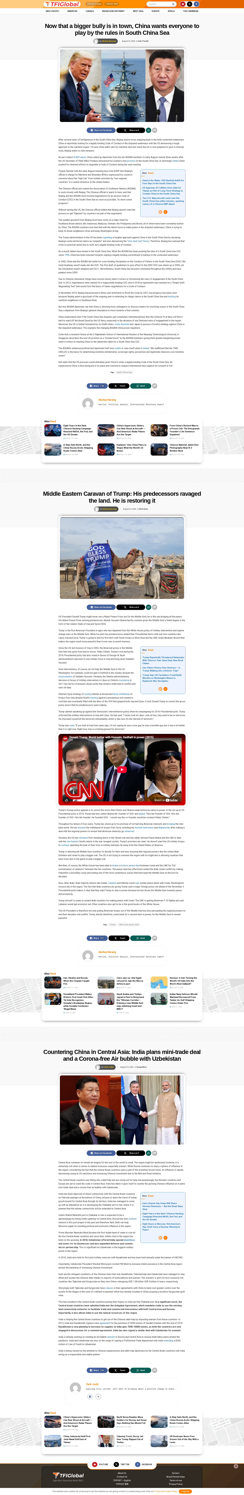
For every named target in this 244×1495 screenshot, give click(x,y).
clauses (109, 1288)
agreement (105, 1323)
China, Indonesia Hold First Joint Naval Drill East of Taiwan (76, 1439)
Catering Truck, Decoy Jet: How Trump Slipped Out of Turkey (130, 1439)
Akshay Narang (109, 41)
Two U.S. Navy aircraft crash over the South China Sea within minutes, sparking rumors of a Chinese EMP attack (163, 201)
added (142, 813)
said (72, 725)
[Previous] (160, 212)
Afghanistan (164, 827)
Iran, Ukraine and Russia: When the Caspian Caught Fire (76, 981)
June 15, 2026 (70, 1013)
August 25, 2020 (128, 41)
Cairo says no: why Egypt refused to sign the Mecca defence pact (130, 981)
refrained (83, 837)
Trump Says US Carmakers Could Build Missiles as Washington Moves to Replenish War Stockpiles (161, 678)
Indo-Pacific (52, 11)
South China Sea (124, 372)
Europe (155, 11)
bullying (172, 296)
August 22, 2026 (71, 454)
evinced (132, 1218)
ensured (82, 827)
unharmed (129, 831)
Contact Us (122, 1477)
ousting (88, 694)
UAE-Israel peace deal (129, 925)
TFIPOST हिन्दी (111, 4)
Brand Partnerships (175, 1477)
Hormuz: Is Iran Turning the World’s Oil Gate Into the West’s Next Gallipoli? (183, 981)
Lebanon (112, 883)
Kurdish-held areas (144, 827)
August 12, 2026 (124, 1446)
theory (146, 241)
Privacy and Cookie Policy (165, 1491)
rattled (175, 161)
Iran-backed (73, 841)
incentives (129, 1240)
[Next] (165, 212)
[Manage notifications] (236, 1466)
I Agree (185, 1491)
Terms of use (175, 1480)
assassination (65, 676)
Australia (125, 324)
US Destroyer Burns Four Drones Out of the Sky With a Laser (184, 1439)
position (131, 161)
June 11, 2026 (176, 1007)
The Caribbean (190, 11)
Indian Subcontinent (113, 11)
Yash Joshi (109, 1067)
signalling (107, 237)
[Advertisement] (122, 474)
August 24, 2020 (129, 509)
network (111, 1337)
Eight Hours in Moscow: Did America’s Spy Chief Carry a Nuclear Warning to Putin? (161, 1227)
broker (115, 865)
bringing (171, 824)
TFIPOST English (94, 4)
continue (65, 845)
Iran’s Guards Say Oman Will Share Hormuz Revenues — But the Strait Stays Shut (162, 1206)
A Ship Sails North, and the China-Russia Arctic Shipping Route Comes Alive (78, 448)
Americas (72, 11)
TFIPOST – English (122, 1480)
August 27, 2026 (71, 438)
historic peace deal (130, 865)
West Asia (138, 11)
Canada (90, 11)
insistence (124, 680)
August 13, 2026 (71, 1446)
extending (168, 1340)
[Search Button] (174, 4)
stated (146, 348)
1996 (66, 255)
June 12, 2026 (123, 1013)
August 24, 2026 (177, 438)
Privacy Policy (175, 1484)
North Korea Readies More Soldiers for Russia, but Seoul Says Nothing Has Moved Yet (131, 1420)
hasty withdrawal (121, 694)
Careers (175, 1473)
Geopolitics (141, 1067)
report (79, 157)
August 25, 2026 (124, 438)
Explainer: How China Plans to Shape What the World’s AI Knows (131, 448)
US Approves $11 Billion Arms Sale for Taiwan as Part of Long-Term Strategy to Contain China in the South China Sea (162, 191)
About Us (122, 1473)
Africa (171, 11)
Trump (112, 925)
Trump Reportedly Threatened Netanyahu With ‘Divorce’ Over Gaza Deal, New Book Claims (163, 660)
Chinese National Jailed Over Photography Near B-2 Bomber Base (184, 448)
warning (94, 697)
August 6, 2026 (177, 988)
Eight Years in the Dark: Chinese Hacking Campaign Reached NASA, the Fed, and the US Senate (162, 1216)
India (117, 324)
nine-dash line (135, 241)
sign (137, 883)
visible (117, 348)
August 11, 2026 (71, 988)
